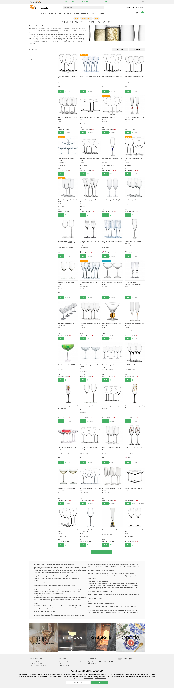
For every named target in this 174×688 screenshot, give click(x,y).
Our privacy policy (89, 678)
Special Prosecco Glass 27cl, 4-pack (134, 365)
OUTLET (93, 13)
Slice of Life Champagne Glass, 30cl (68, 406)
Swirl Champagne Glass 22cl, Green (68, 365)
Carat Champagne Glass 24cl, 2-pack (112, 200)
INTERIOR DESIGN (73, 13)
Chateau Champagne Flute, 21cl (133, 241)
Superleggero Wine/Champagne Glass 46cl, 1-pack (89, 530)
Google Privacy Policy (100, 678)
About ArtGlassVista (35, 662)
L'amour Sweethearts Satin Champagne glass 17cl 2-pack (133, 283)
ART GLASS (84, 13)
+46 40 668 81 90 (37, 1)
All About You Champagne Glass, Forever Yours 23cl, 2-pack (134, 448)
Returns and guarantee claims (38, 665)
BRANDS (101, 13)
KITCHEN (62, 13)
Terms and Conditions (36, 663)
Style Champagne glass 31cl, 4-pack (134, 200)
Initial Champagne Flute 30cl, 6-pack (112, 406)
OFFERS (109, 13)
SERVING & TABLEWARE (48, 13)
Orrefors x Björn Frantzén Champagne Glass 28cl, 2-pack (66, 242)
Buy (61, 91)
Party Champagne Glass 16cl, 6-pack (112, 365)
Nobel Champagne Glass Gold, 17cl (112, 530)
